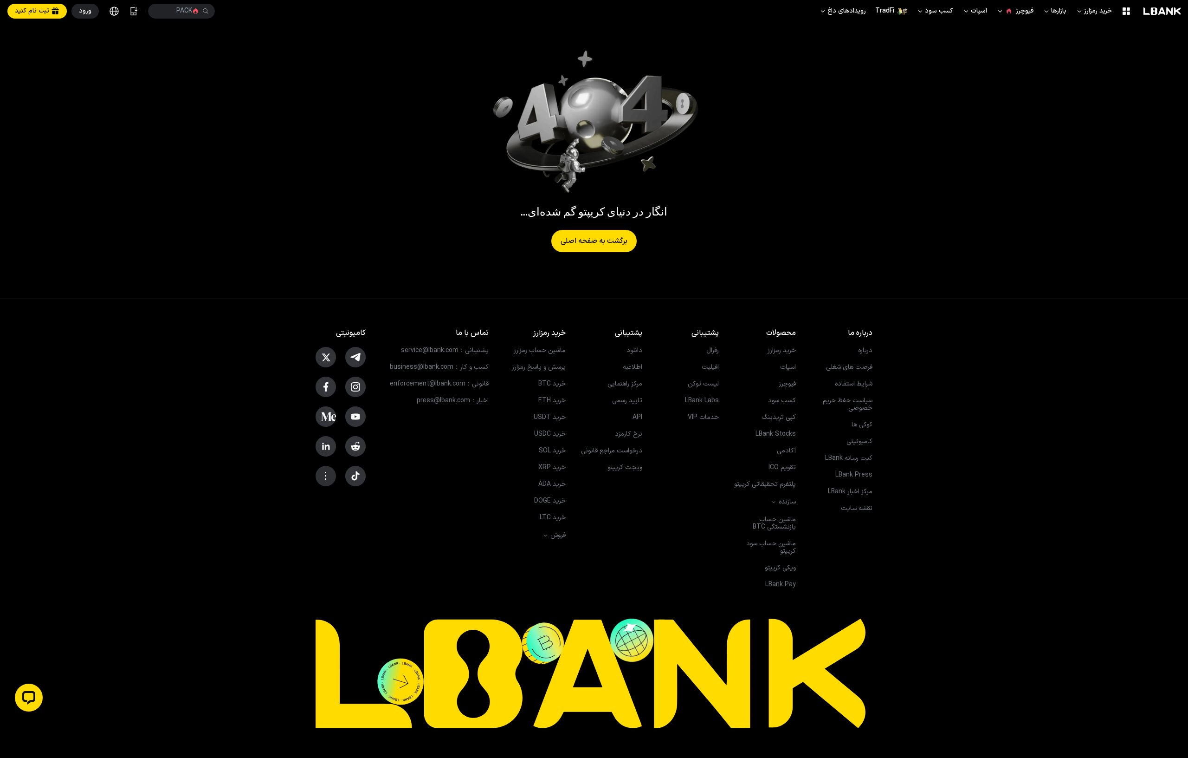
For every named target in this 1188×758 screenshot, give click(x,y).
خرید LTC (553, 518)
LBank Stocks (775, 434)
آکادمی (786, 451)
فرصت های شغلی (849, 367)
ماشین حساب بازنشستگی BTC (774, 523)
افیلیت (710, 367)
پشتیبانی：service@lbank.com (445, 350)
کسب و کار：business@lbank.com (439, 367)
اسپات (974, 11)
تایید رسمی (627, 401)
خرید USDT (550, 417)
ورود (85, 11)
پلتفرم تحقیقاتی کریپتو (765, 484)
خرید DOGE (550, 501)
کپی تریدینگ (779, 417)
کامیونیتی (859, 441)
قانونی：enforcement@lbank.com (439, 384)
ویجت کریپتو (624, 467)
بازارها (1054, 11)
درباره (865, 350)
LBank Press (853, 475)
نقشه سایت (856, 508)
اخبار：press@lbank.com (453, 401)
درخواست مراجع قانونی (611, 451)
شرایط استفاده (853, 384)
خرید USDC (550, 434)
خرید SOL (552, 451)
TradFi (884, 11)
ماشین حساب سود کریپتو (771, 547)
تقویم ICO (782, 467)
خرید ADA (552, 484)
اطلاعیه (632, 367)
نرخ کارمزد (628, 434)
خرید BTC (552, 384)
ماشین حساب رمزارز (540, 350)
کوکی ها (862, 425)
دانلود (634, 350)
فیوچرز (1014, 11)
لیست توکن (703, 384)
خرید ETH (552, 401)
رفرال (712, 350)
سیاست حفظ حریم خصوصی (847, 404)
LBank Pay (780, 584)
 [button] (205, 11)
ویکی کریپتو (780, 568)
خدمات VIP (703, 417)
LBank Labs (702, 401)
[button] (29, 698)
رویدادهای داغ (842, 11)
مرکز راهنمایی (624, 384)
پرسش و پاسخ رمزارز (539, 367)
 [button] (161, 11)
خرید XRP (552, 467)
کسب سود (935, 11)
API (637, 417)
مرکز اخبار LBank (850, 492)
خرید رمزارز (1094, 11)
